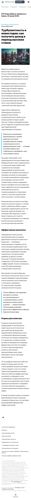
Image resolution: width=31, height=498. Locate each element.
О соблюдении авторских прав (10, 445)
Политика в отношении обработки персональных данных (15, 451)
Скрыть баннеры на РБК (8, 433)
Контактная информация (8, 427)
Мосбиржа (18, 487)
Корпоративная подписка (9, 439)
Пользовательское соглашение (10, 448)
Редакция (4, 430)
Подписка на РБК (6, 436)
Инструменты (5, 24)
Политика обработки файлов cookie (11, 455)
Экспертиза (22, 7)
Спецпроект (13, 7)
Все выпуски (5, 7)
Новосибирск (14, 24)
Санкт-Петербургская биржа (13, 488)
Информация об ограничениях (10, 442)
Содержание (15, 496)
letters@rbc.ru (18, 481)
